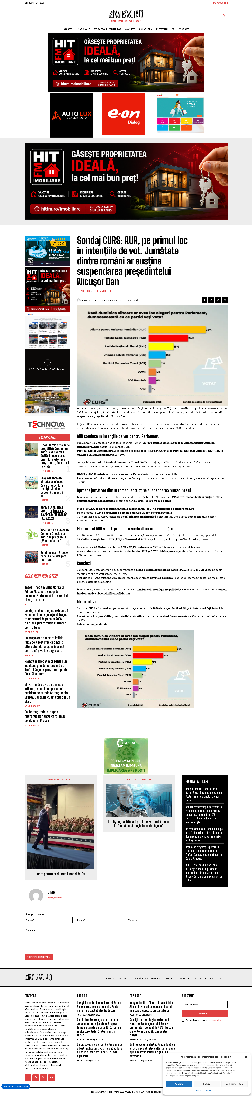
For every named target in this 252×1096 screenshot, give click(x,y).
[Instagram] (35, 1077)
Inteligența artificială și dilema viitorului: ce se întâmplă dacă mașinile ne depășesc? (139, 824)
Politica (29, 605)
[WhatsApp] (225, 300)
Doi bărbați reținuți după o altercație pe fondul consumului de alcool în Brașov (45, 716)
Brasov (45, 500)
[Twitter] (211, 300)
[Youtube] (51, 1077)
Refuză (207, 1084)
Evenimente (47, 471)
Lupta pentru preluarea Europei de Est (60, 874)
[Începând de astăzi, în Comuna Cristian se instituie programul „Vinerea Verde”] (31, 534)
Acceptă (179, 1084)
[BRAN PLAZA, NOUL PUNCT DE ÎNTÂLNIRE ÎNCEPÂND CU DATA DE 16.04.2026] (31, 512)
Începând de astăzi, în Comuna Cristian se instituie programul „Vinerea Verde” (55, 535)
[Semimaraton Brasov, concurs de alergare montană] (31, 557)
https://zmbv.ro (55, 898)
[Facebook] (204, 300)
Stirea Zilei (31, 632)
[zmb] (79, 300)
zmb (94, 300)
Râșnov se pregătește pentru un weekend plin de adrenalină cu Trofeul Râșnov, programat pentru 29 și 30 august (46, 667)
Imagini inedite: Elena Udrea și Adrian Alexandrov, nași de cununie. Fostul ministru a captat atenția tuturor (46, 593)
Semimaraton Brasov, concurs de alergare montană (54, 556)
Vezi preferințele (234, 1084)
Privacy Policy (214, 1020)
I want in (203, 1013)
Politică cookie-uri (203, 1090)
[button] (246, 1056)
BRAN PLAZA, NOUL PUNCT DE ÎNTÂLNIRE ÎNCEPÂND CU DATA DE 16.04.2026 (54, 513)
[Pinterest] (218, 300)
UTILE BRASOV (32, 678)
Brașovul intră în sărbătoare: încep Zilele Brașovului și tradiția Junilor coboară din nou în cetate (52, 487)
